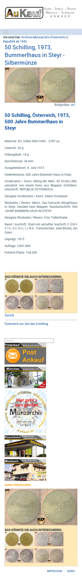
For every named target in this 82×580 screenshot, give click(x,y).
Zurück (9, 315)
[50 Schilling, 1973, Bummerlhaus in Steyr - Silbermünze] (40, 69)
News (71, 571)
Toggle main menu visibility (6, 32)
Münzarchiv (41, 37)
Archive (26, 37)
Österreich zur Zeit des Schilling (26, 324)
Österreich (58, 37)
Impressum (54, 571)
